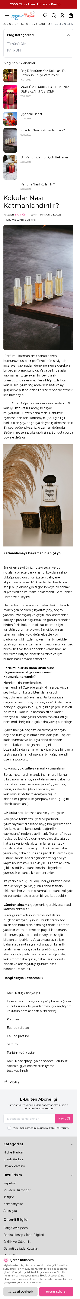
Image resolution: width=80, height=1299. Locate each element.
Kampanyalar (13, 1204)
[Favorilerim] (45, 15)
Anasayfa (10, 1211)
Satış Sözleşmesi (15, 1228)
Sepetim (9, 1183)
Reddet (45, 1275)
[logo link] (26, 15)
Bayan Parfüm (14, 1166)
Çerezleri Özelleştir (20, 1291)
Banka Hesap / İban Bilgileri (23, 1235)
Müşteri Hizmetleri (17, 1190)
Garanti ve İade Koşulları (21, 1248)
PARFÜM (44, 24)
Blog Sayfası (27, 24)
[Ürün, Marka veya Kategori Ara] (53, 15)
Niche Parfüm (13, 1152)
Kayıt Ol (64, 1118)
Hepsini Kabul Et (56, 1291)
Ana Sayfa (9, 24)
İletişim (8, 1197)
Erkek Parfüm (13, 1159)
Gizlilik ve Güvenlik (17, 1242)
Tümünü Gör (16, 44)
